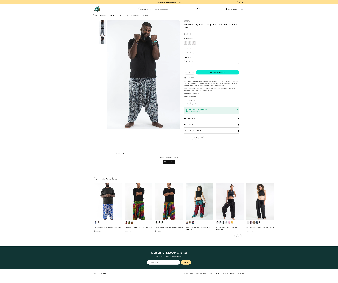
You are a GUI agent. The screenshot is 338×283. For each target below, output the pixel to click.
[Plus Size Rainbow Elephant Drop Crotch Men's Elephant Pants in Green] (138, 201)
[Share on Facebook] (191, 138)
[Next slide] (242, 236)
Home (100, 245)
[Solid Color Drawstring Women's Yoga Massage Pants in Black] (260, 201)
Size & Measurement (201, 273)
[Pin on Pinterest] (202, 138)
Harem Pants (102, 273)
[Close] (237, 109)
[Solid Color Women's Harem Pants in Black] (230, 201)
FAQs (191, 273)
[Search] (197, 9)
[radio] (185, 43)
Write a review (169, 162)
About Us (225, 273)
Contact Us (241, 273)
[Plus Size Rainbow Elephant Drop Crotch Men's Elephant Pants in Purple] (169, 201)
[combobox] (169, 9)
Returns (218, 273)
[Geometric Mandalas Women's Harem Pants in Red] (199, 201)
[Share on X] (196, 138)
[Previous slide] (236, 236)
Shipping (211, 273)
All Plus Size (105, 245)
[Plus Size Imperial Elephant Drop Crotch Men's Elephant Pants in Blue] (108, 201)
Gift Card (185, 273)
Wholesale (232, 273)
